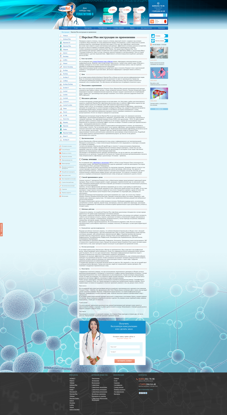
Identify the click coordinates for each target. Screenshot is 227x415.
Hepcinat (65, 126)
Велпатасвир (96, 383)
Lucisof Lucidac (67, 105)
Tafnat (65, 108)
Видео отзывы (159, 40)
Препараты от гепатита (99, 396)
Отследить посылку (67, 146)
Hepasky (65, 122)
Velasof (65, 63)
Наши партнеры (66, 163)
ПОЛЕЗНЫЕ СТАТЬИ (159, 44)
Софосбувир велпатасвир (99, 391)
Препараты (88, 28)
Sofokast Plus (67, 39)
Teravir (65, 112)
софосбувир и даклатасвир (101, 162)
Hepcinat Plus (67, 46)
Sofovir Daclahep (68, 67)
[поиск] (164, 15)
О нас (76, 28)
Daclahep (65, 56)
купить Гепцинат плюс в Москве (103, 61)
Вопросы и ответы (66, 153)
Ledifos (65, 60)
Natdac (65, 129)
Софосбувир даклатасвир (99, 387)
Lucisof (65, 91)
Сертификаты (102, 28)
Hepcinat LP (66, 42)
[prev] (63, 18)
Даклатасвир (95, 378)
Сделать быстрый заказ (68, 182)
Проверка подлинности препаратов (68, 167)
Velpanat (65, 49)
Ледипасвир (95, 380)
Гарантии (64, 189)
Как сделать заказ (66, 175)
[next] (144, 18)
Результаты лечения (67, 156)
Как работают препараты (68, 172)
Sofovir (65, 53)
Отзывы (157, 35)
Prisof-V (65, 136)
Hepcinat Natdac (67, 133)
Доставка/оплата (146, 28)
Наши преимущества (67, 160)
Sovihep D (66, 139)
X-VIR (65, 115)
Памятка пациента (66, 192)
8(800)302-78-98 (158, 6)
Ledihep (65, 81)
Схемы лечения (119, 28)
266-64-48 (147, 384)
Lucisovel (66, 101)
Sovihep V (66, 77)
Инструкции (65, 196)
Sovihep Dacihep (68, 84)
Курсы (132, 28)
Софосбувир (95, 385)
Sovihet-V (66, 87)
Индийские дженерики (99, 394)
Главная (64, 28)
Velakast (65, 35)
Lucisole (65, 98)
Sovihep (65, 70)
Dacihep (65, 74)
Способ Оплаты (66, 149)
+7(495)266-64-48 (158, 11)
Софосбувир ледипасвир (99, 389)
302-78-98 (146, 379)
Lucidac (65, 94)
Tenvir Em (66, 119)
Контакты (161, 28)
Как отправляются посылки (69, 178)
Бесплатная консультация (68, 185)
